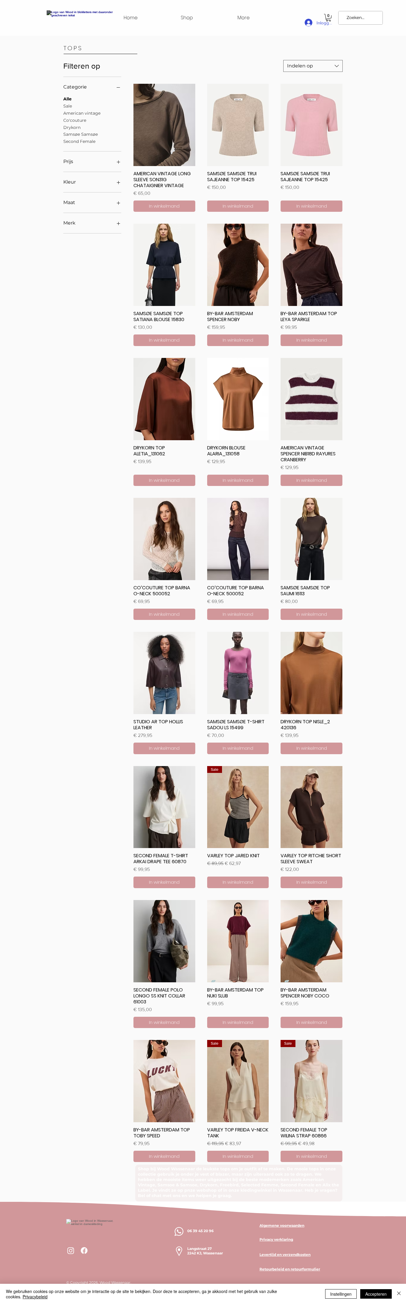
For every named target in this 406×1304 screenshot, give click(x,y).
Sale (67, 106)
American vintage (81, 113)
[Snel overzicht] (164, 125)
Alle (67, 99)
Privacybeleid (35, 1297)
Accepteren (376, 1294)
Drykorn (72, 127)
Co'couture (74, 120)
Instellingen (341, 1294)
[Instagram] (70, 1250)
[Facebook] (84, 1250)
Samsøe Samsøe (80, 134)
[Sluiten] (398, 1294)
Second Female (79, 141)
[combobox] (313, 66)
